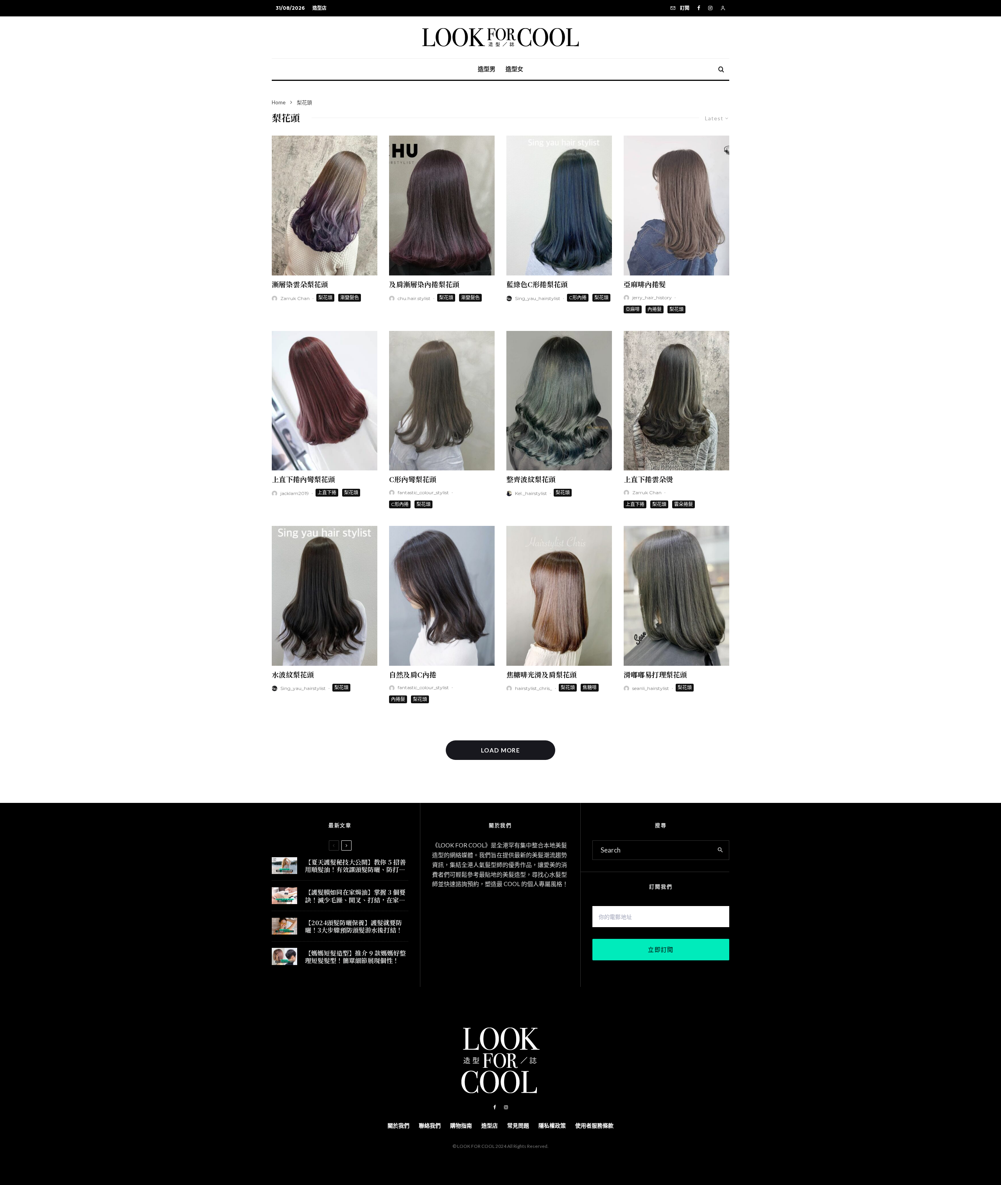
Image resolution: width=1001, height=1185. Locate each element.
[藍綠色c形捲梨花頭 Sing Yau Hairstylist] (559, 205)
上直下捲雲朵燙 (648, 479)
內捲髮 (655, 309)
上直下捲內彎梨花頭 (303, 479)
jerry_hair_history (652, 297)
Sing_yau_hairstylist (537, 298)
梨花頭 (325, 297)
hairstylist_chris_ (533, 688)
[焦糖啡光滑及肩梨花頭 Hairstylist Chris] (559, 596)
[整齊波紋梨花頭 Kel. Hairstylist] (559, 401)
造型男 (486, 69)
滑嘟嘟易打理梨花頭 (655, 674)
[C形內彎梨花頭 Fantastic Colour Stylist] (442, 401)
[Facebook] (698, 8)
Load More (500, 750)
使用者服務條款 (594, 1125)
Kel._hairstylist (531, 493)
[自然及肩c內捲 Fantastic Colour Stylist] (442, 596)
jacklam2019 (294, 493)
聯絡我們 (430, 1125)
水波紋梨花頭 (293, 674)
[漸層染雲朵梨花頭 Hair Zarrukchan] (324, 205)
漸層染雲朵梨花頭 (300, 284)
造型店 (319, 8)
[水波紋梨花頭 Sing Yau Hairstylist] (324, 596)
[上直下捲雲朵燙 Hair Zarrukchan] (676, 401)
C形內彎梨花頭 (412, 479)
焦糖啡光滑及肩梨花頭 (541, 674)
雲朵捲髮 (683, 504)
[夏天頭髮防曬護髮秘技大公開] (284, 865)
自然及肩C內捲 (412, 674)
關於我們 (398, 1125)
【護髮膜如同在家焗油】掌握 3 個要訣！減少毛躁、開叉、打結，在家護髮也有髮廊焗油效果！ (355, 895)
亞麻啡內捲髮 (645, 284)
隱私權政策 (552, 1125)
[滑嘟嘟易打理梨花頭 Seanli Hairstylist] (676, 596)
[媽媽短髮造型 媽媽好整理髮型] (284, 956)
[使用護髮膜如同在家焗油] (284, 895)
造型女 (514, 69)
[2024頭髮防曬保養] (284, 926)
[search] (720, 850)
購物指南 (461, 1125)
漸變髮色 (349, 297)
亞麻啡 (633, 309)
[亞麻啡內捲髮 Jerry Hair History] (676, 205)
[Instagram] (710, 8)
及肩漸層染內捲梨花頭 (424, 284)
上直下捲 (327, 492)
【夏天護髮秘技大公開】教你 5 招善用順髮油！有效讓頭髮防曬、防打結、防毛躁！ (355, 865)
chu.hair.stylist (414, 298)
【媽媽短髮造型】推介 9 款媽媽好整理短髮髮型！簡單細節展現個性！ (355, 956)
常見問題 (518, 1125)
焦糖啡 (590, 687)
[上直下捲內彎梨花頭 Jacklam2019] (324, 401)
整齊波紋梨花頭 (531, 479)
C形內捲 (578, 297)
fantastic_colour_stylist (423, 492)
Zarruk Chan (295, 298)
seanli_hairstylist (650, 688)
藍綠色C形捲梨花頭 (537, 284)
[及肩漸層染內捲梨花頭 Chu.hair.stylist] (442, 205)
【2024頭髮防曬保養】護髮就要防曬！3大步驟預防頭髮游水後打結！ (353, 926)
